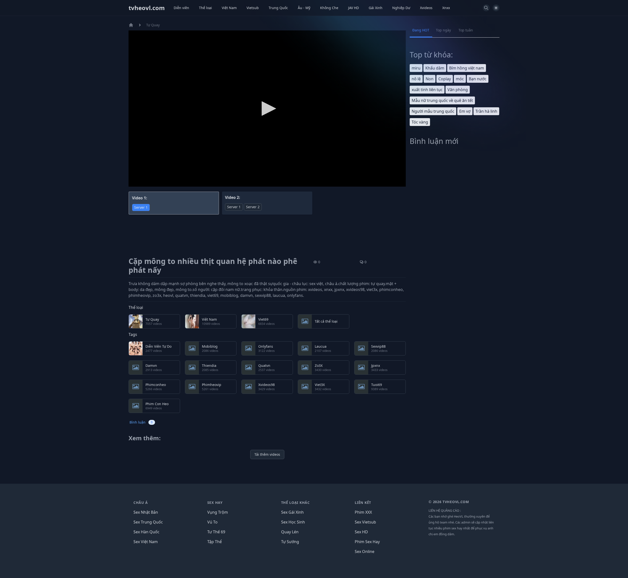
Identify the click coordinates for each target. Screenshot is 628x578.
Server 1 (141, 207)
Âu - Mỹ (304, 7)
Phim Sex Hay (367, 541)
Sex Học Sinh (293, 522)
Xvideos (426, 7)
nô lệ (416, 79)
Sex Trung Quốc (148, 522)
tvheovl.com (147, 8)
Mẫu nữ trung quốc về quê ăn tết (442, 100)
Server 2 (253, 207)
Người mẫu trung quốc (433, 111)
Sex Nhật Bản (145, 512)
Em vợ (465, 111)
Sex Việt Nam (145, 541)
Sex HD (361, 532)
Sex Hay (215, 502)
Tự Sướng (290, 541)
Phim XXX (363, 512)
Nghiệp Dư (401, 7)
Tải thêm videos (267, 454)
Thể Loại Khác (295, 502)
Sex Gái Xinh (292, 512)
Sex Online (364, 551)
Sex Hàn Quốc (146, 532)
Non (429, 79)
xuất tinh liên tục (427, 89)
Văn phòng (457, 89)
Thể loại (205, 7)
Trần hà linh (486, 111)
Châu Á (140, 502)
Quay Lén (290, 532)
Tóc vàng (420, 122)
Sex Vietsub (365, 522)
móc (460, 79)
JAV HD (353, 7)
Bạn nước (477, 79)
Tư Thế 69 (216, 532)
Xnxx (446, 7)
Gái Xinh (375, 7)
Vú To (212, 522)
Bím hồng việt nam (466, 68)
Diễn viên (181, 7)
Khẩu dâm (434, 68)
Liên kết (363, 502)
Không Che (329, 7)
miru (416, 68)
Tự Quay (153, 25)
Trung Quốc (278, 7)
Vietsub (253, 7)
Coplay (444, 79)
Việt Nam (229, 7)
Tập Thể (214, 541)
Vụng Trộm (217, 512)
